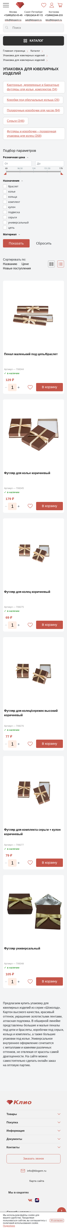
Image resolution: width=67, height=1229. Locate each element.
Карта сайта (36, 1180)
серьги (12, 217)
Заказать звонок (33, 1158)
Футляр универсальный (22, 948)
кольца (12, 196)
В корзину (49, 387)
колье (11, 191)
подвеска (14, 212)
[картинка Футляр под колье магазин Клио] (33, 434)
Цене (25, 264)
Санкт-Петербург (33, 12)
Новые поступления (17, 268)
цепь (11, 227)
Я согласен (57, 1220)
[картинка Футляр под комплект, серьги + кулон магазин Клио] (33, 791)
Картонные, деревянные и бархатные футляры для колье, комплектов (33, 87)
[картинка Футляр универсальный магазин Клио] (33, 910)
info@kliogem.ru (36, 1170)
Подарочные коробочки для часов (33, 110)
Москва (13, 12)
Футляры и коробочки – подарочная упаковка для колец (31, 133)
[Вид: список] (60, 264)
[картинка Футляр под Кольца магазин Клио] (33, 553)
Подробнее (9, 1226)
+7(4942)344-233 (54, 15)
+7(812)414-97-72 (33, 15)
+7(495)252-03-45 (13, 15)
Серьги (15, 120)
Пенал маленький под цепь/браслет (31, 354)
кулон (11, 207)
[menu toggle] (6, 5)
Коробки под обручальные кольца (33, 99)
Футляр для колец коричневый (27, 591)
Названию (10, 264)
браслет (13, 186)
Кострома (54, 12)
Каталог (36, 40)
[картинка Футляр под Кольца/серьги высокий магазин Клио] (33, 672)
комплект (14, 202)
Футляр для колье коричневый (27, 473)
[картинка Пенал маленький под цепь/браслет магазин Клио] (33, 315)
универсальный (18, 222)
